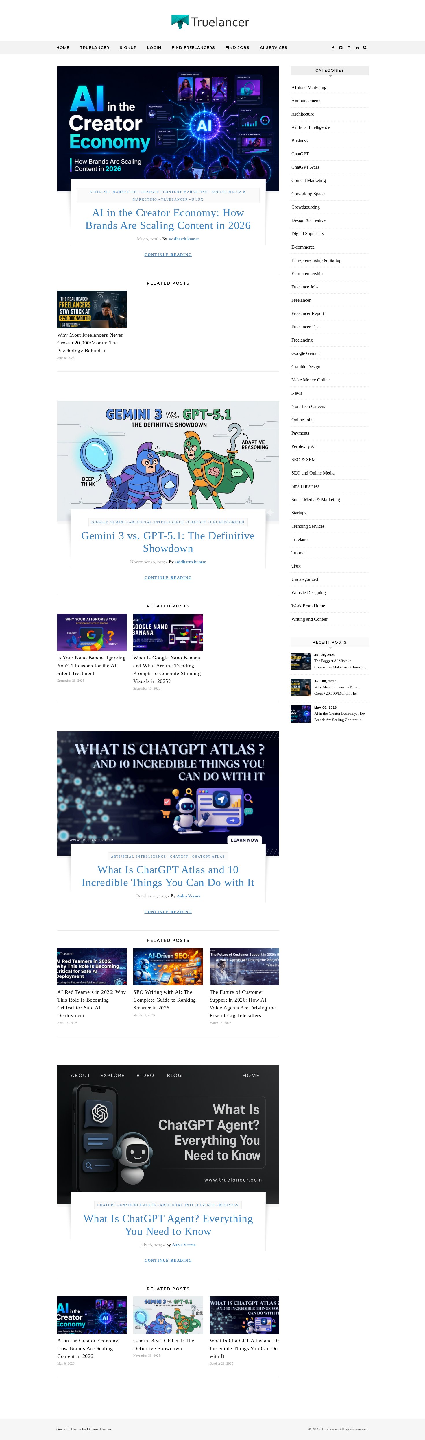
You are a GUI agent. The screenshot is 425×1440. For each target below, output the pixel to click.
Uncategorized (227, 522)
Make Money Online (310, 379)
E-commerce (303, 246)
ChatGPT (150, 192)
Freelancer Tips (305, 326)
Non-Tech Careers (308, 406)
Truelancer (94, 47)
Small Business (305, 486)
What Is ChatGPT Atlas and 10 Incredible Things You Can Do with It (244, 1348)
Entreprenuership (307, 273)
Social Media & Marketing (315, 499)
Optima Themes (99, 1429)
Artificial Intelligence (156, 522)
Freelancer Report (307, 313)
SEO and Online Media (313, 472)
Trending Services (307, 526)
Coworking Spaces (308, 193)
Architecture (302, 114)
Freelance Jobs (304, 286)
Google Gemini (108, 522)
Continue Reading (168, 255)
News (296, 393)
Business (229, 1205)
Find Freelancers (193, 47)
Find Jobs (238, 47)
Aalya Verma (188, 896)
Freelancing (302, 340)
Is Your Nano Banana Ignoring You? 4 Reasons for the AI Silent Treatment (91, 665)
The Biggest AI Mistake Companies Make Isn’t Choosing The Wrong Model (340, 665)
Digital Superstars (307, 233)
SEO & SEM (303, 459)
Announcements (138, 1205)
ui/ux (198, 199)
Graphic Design (305, 366)
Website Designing (308, 592)
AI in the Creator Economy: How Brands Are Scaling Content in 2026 (88, 1348)
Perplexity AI (303, 446)
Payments (300, 433)
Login (154, 47)
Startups (298, 512)
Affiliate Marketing (113, 192)
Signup (128, 47)
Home (62, 47)
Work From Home (308, 605)
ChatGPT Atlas (208, 856)
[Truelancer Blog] (212, 23)
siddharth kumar (183, 239)
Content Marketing (185, 192)
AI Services (273, 47)
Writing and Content (309, 619)
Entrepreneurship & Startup (316, 260)
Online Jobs (302, 419)
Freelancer (301, 300)
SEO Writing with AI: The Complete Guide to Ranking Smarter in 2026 (164, 1000)
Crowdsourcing (305, 207)
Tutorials (299, 552)
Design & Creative (308, 220)
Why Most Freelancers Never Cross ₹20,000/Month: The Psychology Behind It (90, 342)
